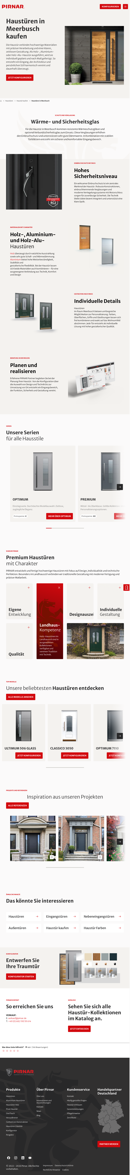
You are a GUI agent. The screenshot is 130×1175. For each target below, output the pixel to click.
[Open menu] (125, 6)
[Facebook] (8, 1157)
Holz (12, 253)
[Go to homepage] (13, 6)
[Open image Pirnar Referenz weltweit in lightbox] (52, 857)
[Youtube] (29, 1157)
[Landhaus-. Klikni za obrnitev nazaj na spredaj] (59, 587)
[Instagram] (15, 1157)
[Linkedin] (22, 1157)
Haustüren (9, 101)
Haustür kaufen (22, 101)
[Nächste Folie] (120, 487)
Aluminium (15, 259)
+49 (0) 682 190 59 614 (19, 1021)
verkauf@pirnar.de (17, 1018)
